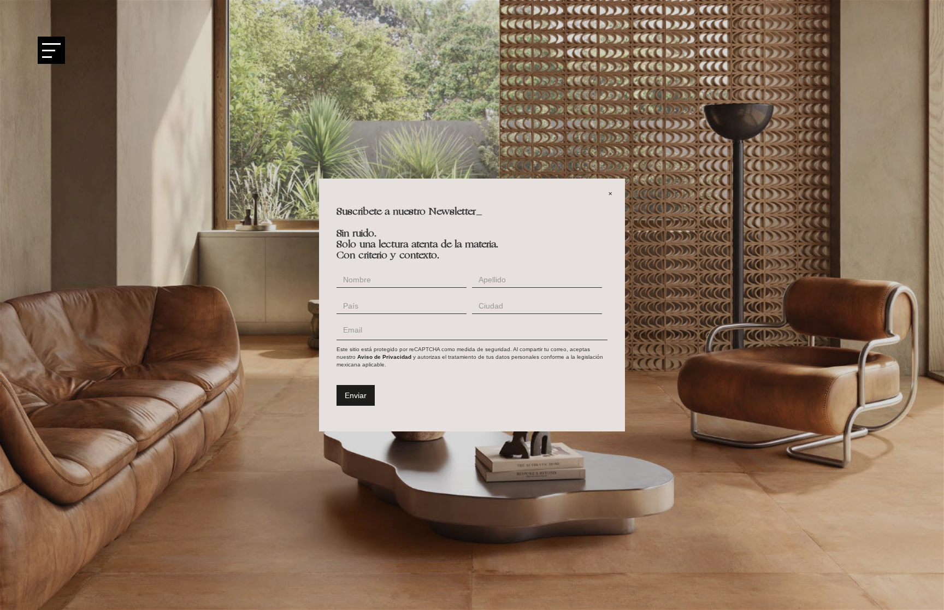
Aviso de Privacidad (384, 357)
